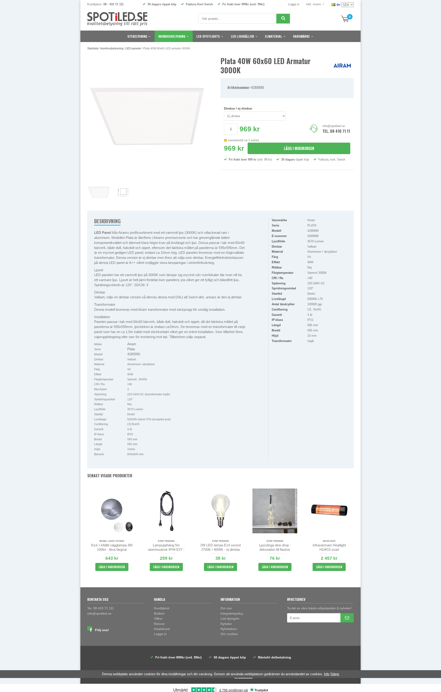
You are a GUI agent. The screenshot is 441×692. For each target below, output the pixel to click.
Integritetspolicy (231, 613)
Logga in (293, 4)
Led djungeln (229, 618)
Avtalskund (162, 629)
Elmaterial (273, 36)
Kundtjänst (161, 608)
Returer (159, 624)
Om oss (226, 608)
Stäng (334, 674)
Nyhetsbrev (228, 629)
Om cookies (229, 634)
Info (326, 674)
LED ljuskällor (242, 36)
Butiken (159, 613)
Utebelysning (137, 36)
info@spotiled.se (333, 126)
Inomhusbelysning (171, 36)
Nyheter (226, 624)
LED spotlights (208, 36)
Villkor (158, 618)
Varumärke (301, 36)
